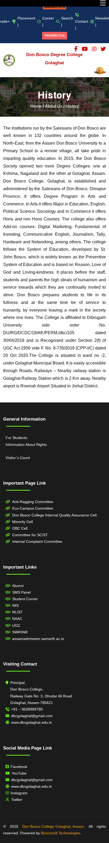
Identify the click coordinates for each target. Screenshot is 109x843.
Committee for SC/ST (30, 535)
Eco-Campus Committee (32, 508)
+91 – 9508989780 (27, 709)
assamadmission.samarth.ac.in (38, 639)
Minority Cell (22, 522)
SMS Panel (21, 592)
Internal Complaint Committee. (37, 541)
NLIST (17, 612)
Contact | (81, 24)
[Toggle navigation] (103, 3)
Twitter (16, 799)
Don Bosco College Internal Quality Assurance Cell (54, 515)
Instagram (19, 793)
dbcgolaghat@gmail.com (32, 716)
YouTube (19, 773)
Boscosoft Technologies (60, 833)
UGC (16, 625)
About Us (53, 106)
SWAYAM (20, 632)
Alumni (18, 586)
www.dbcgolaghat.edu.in (31, 722)
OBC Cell (20, 528)
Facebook (19, 767)
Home (36, 106)
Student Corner (25, 599)
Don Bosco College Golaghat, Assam (53, 826)
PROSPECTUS (55, 35)
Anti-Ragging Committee (32, 502)
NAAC (17, 619)
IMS (15, 605)
